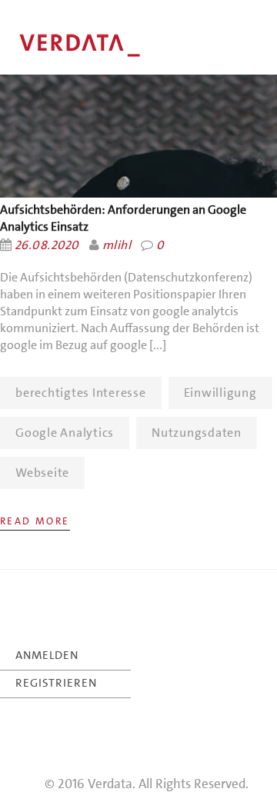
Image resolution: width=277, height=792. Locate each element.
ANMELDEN (46, 655)
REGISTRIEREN (56, 683)
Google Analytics (64, 432)
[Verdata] (115, 46)
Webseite (42, 472)
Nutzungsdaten (197, 432)
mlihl (116, 245)
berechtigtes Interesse (80, 392)
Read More (35, 520)
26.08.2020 (47, 245)
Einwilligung (220, 392)
